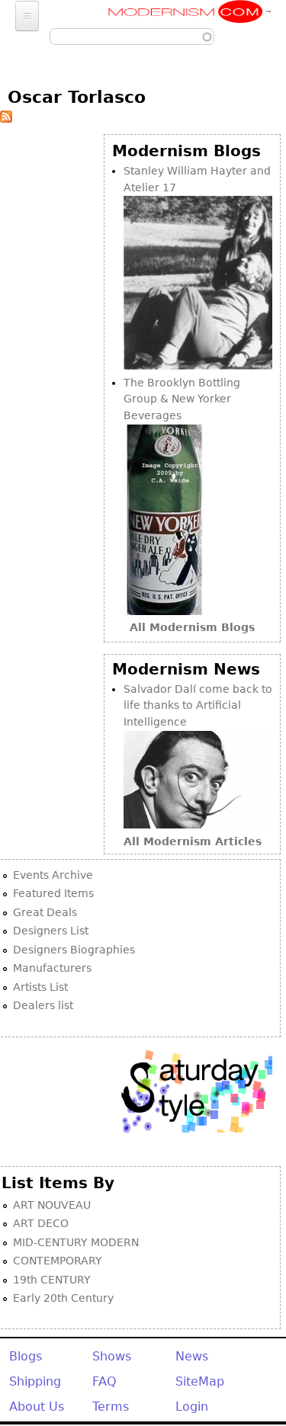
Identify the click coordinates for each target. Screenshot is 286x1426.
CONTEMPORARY (57, 1261)
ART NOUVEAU (52, 1205)
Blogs (25, 1356)
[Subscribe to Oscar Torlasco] (6, 119)
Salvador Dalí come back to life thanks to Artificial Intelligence (198, 705)
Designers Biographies (74, 950)
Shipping (35, 1381)
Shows (111, 1356)
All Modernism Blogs (192, 627)
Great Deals (45, 912)
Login (191, 1406)
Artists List (40, 987)
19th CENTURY (52, 1280)
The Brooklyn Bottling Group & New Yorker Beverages (182, 399)
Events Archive (53, 875)
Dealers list (43, 1005)
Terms (110, 1406)
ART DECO (41, 1223)
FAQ (104, 1381)
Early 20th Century (63, 1298)
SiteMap (199, 1381)
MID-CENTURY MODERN (76, 1242)
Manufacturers (52, 968)
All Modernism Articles (193, 841)
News (191, 1356)
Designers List (50, 930)
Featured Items (53, 893)
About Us (36, 1406)
